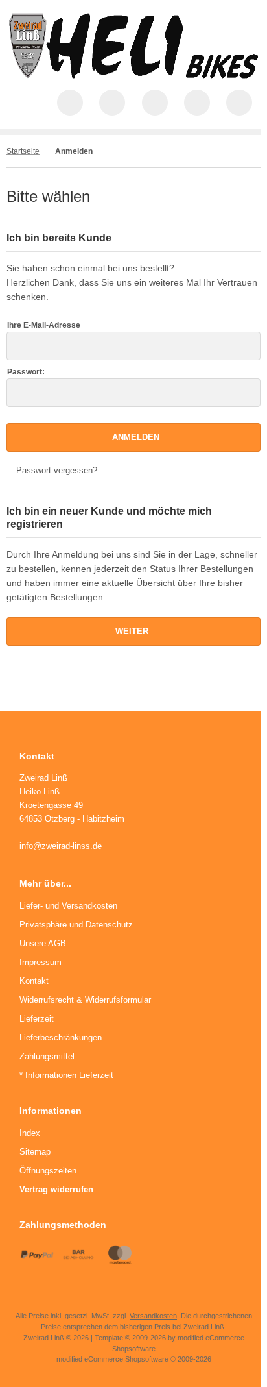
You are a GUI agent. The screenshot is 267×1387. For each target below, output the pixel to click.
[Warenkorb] (197, 103)
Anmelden (133, 437)
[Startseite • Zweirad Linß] (133, 75)
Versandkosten (153, 1315)
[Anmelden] (155, 103)
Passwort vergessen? (56, 470)
